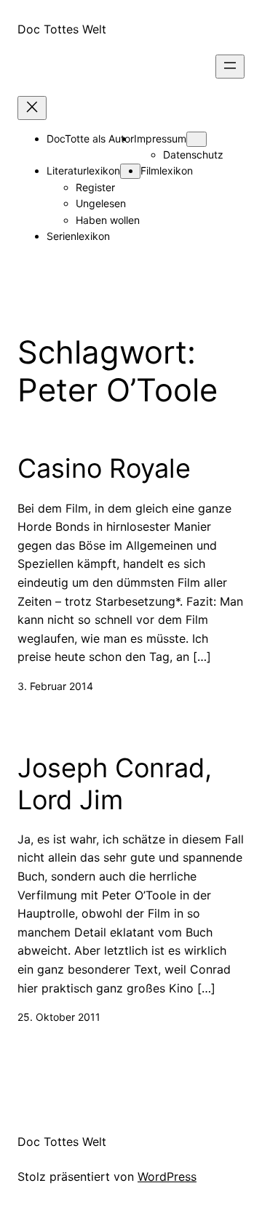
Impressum (160, 138)
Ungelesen (101, 203)
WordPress (167, 1176)
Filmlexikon (166, 170)
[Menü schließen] (32, 108)
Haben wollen (108, 220)
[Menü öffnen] (230, 67)
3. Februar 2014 (55, 686)
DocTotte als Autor (90, 138)
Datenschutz (193, 154)
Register (95, 187)
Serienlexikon (78, 236)
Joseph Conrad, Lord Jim (114, 784)
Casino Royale (104, 468)
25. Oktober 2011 (58, 1017)
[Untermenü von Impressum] (196, 139)
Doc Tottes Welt (61, 29)
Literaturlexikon (83, 170)
